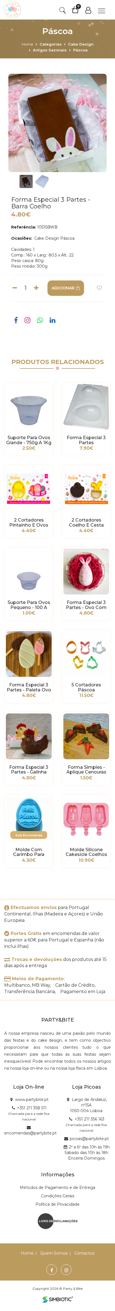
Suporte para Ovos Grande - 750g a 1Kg (28, 440)
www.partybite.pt (32, 1099)
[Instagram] (66, 1270)
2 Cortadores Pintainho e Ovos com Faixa (28, 523)
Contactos (84, 1253)
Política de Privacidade (57, 1204)
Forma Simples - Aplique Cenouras (86, 770)
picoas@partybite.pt (89, 1138)
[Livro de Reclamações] (57, 1220)
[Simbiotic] (57, 1299)
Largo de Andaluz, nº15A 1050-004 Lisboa (88, 1105)
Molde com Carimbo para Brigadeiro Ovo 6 (29, 852)
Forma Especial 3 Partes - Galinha (28, 770)
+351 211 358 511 (32, 1107)
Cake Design (81, 44)
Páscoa (80, 50)
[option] (57, 123)
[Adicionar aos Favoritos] (99, 288)
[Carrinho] (78, 11)
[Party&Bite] (12, 9)
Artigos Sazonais (50, 50)
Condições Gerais (57, 1195)
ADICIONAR (63, 288)
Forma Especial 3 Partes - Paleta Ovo (29, 687)
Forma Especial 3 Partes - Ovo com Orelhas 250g (86, 605)
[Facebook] (51, 1270)
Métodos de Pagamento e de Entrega (57, 1187)
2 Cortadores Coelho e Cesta (86, 523)
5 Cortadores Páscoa (86, 687)
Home (27, 44)
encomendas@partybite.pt (30, 1133)
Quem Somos (54, 1253)
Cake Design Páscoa (54, 238)
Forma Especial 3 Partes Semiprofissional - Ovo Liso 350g (86, 440)
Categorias (51, 44)
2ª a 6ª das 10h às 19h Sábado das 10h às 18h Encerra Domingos (87, 1153)
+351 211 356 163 (89, 1119)
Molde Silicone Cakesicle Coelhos (86, 852)
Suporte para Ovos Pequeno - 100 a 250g (29, 605)
